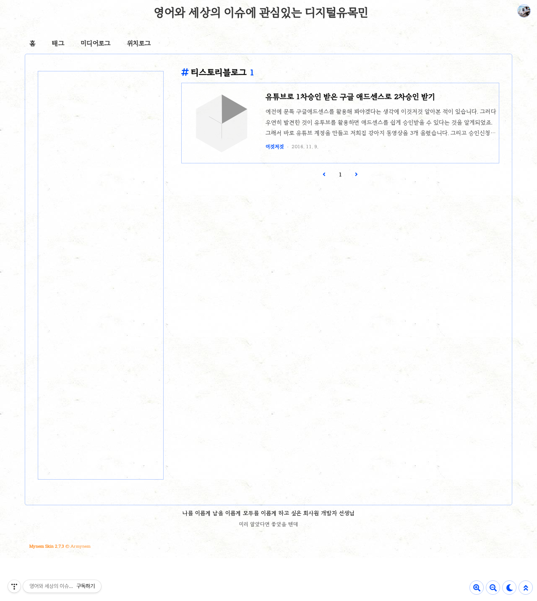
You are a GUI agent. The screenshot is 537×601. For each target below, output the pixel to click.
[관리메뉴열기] (14, 586)
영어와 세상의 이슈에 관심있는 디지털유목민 (261, 12)
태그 (58, 43)
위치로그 (139, 43)
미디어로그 (95, 43)
